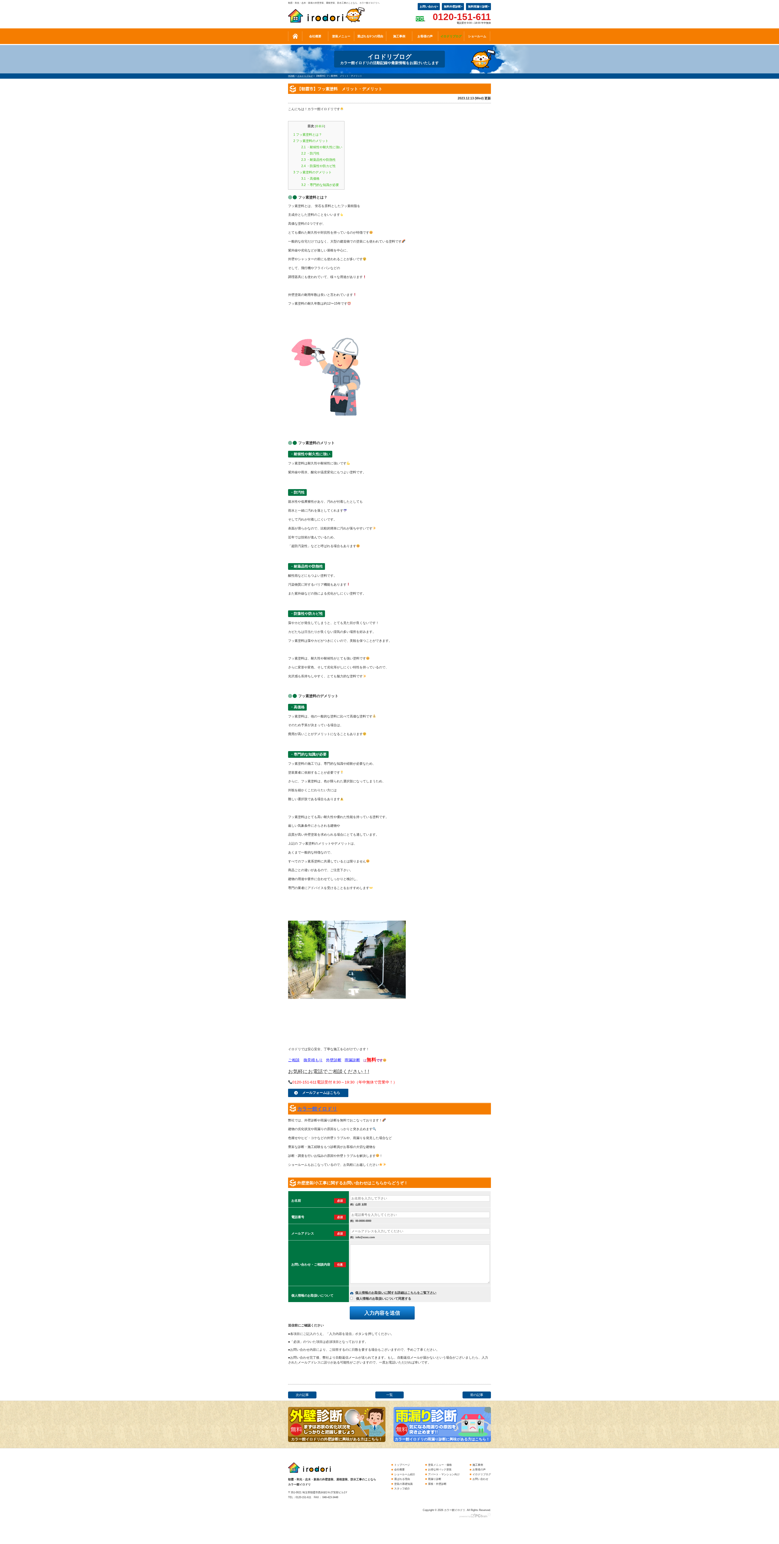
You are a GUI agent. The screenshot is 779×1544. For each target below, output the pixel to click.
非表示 (320, 126)
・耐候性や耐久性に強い (321, 147)
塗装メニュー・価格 (440, 1464)
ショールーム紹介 (404, 1474)
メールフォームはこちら (321, 1093)
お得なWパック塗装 (440, 1469)
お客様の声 (425, 36)
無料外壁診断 (452, 6)
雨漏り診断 (434, 1479)
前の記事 (476, 1395)
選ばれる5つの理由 (370, 36)
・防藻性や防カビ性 (318, 166)
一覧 (389, 1395)
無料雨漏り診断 (478, 6)
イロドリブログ (451, 36)
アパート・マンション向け (444, 1474)
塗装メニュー (341, 36)
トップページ (402, 1464)
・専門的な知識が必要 (320, 185)
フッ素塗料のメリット (310, 141)
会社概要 (315, 36)
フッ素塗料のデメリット (312, 172)
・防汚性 (310, 153)
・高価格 (310, 178)
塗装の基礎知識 (403, 1483)
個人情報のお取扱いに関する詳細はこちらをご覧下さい (395, 1292)
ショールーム (477, 36)
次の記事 (302, 1395)
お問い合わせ (428, 6)
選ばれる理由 (402, 1479)
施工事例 (399, 36)
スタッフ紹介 (402, 1488)
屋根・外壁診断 (437, 1483)
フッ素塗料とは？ (307, 134)
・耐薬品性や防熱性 (318, 159)
